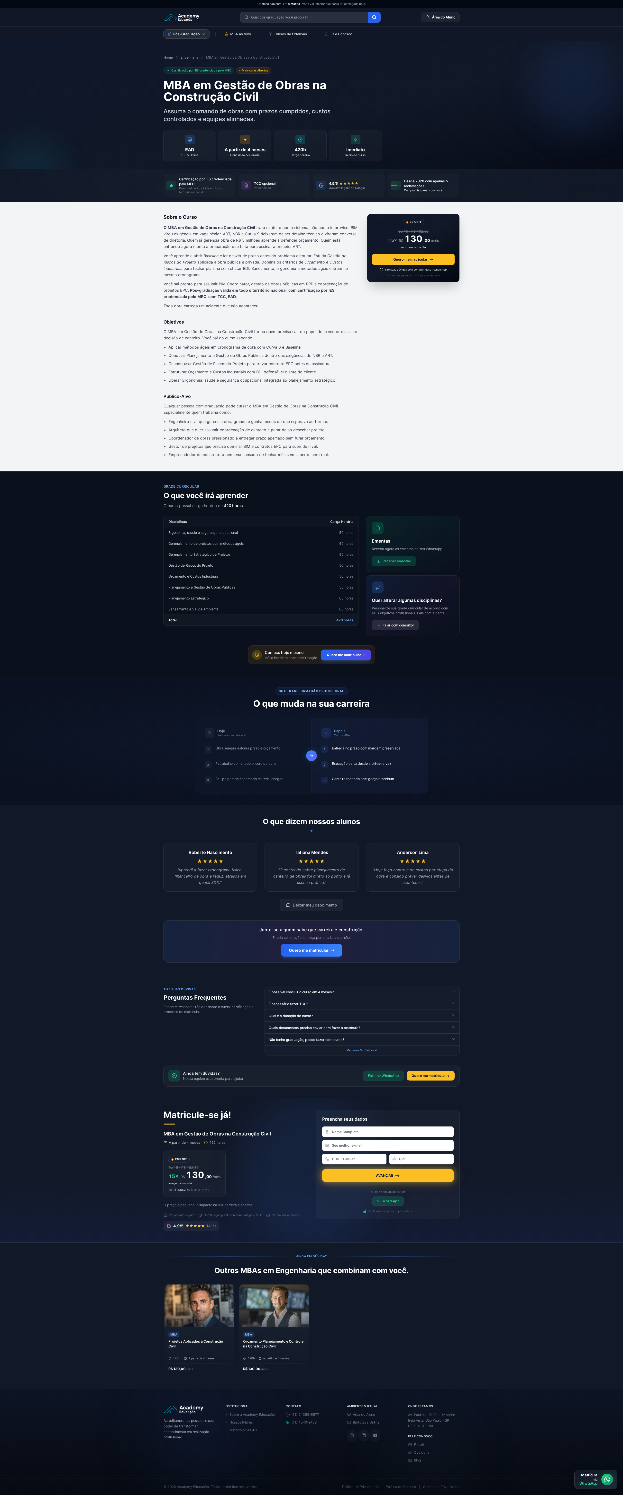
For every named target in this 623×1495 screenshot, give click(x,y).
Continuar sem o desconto (311, 780)
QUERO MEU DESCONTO (309, 771)
